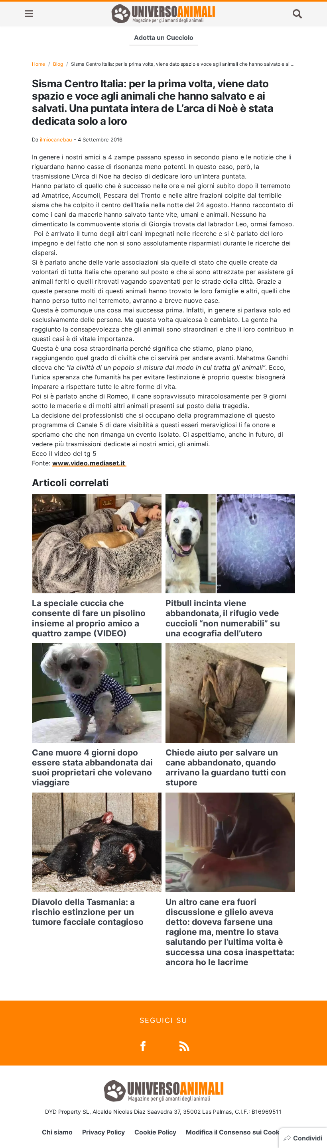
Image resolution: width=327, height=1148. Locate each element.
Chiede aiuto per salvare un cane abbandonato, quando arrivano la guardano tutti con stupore (225, 768)
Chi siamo (57, 1132)
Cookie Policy (155, 1132)
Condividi (307, 1138)
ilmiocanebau (56, 139)
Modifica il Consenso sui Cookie (235, 1132)
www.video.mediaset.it (89, 463)
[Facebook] (143, 1045)
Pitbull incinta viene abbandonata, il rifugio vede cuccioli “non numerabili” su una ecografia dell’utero (222, 618)
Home (38, 64)
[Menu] (29, 14)
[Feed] (184, 1045)
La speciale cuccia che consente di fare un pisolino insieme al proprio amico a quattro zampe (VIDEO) (89, 618)
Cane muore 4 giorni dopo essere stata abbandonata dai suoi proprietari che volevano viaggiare (92, 768)
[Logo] (163, 13)
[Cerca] (297, 13)
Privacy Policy (103, 1132)
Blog (58, 64)
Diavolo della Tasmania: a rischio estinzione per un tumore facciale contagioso (88, 912)
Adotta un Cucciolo (163, 37)
